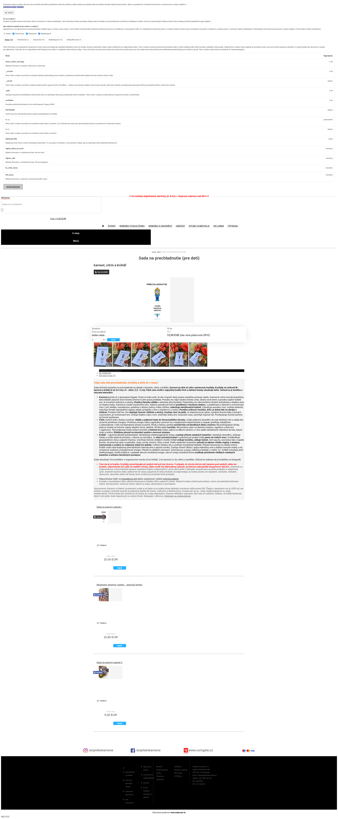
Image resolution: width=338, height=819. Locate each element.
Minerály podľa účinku (132, 226)
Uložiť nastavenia (13, 187)
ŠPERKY (112, 226)
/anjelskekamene (100, 750)
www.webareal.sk (178, 812)
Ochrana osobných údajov (128, 783)
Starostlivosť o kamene (130, 773)
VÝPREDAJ (233, 226)
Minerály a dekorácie (160, 226)
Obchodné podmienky (129, 793)
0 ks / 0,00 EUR (58, 218)
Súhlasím (20, 7)
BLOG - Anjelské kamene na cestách (147, 792)
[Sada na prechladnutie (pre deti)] (157, 321)
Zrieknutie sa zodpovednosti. (177, 496)
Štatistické (32, 34)
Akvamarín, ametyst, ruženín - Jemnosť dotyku (119, 584)
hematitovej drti (129, 479)
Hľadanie (5, 198)
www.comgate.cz (201, 750)
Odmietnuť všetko (10, 7)
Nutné (8, 34)
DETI (159, 252)
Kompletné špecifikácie (110, 370)
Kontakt (146, 783)
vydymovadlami (171, 479)
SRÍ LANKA (218, 226)
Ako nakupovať (129, 801)
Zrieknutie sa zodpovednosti (148, 776)
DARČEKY (180, 226)
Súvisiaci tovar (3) (107, 375)
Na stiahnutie (105, 373)
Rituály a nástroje (199, 226)
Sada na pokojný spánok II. (110, 662)
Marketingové (46, 34)
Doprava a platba (147, 768)
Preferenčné (19, 34)
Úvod (154, 252)
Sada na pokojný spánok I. (109, 507)
